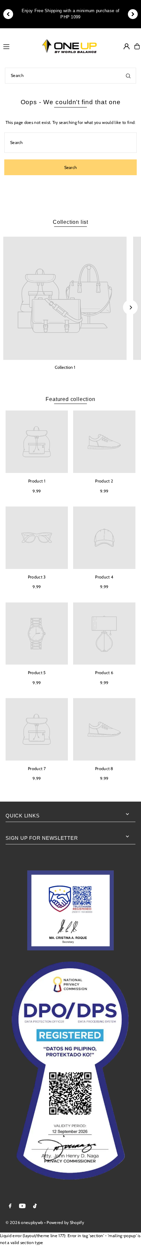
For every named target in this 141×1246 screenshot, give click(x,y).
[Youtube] (22, 1206)
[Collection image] (65, 298)
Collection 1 (65, 367)
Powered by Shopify (65, 1222)
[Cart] (137, 46)
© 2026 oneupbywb (24, 1222)
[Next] (130, 307)
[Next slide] (133, 14)
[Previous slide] (8, 14)
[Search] (128, 75)
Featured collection (70, 399)
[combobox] (70, 75)
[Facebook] (10, 1206)
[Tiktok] (35, 1206)
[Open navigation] (17, 46)
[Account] (127, 46)
